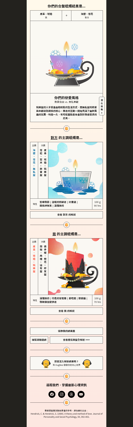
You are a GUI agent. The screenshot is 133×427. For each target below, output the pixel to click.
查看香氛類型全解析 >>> (76, 340)
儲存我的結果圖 (66, 331)
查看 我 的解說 (66, 311)
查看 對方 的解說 (66, 215)
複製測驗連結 (39, 340)
